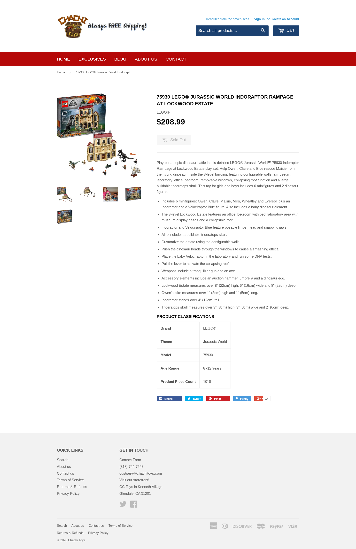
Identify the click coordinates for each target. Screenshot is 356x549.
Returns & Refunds (72, 487)
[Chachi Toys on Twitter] (123, 505)
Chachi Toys (76, 540)
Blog (120, 59)
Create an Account (285, 19)
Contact (176, 59)
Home (63, 59)
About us (146, 59)
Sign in (259, 19)
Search (62, 460)
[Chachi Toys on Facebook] (133, 505)
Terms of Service (70, 480)
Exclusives (92, 59)
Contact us (65, 473)
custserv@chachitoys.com (140, 473)
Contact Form (130, 460)
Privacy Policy (68, 493)
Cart (289, 30)
